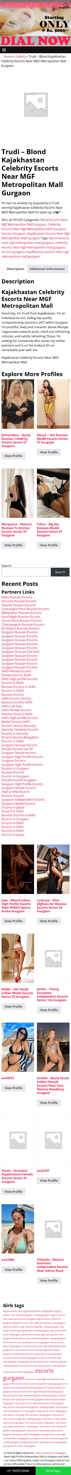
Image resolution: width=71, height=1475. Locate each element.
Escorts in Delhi (13, 683)
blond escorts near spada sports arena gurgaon (26, 1342)
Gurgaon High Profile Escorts (22, 757)
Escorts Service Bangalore (20, 737)
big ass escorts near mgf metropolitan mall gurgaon (28, 1311)
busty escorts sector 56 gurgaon (18, 1372)
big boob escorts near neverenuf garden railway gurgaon (31, 1326)
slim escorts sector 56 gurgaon (40, 1422)
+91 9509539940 (17, 1471)
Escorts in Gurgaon (15, 768)
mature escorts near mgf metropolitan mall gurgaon (38, 1391)
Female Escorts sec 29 (17, 749)
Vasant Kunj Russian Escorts (22, 620)
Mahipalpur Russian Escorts (21, 613)
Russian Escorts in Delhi (19, 687)
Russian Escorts (13, 694)
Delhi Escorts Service (16, 698)
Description (15, 269)
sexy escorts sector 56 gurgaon (52, 1411)
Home (8, 56)
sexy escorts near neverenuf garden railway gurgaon (29, 1407)
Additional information (47, 269)
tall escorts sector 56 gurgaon (26, 1434)
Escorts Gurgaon (14, 233)
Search (6, 566)
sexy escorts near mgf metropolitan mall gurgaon (39, 1403)
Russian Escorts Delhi (17, 702)
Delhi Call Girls (12, 706)
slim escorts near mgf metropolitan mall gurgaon (27, 1415)
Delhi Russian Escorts (17, 597)
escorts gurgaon (13, 252)
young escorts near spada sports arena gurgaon (43, 1442)
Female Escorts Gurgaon (19, 780)
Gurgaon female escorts (19, 753)
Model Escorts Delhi (16, 722)
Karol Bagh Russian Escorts (21, 617)
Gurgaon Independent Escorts (23, 799)
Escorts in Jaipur (13, 807)
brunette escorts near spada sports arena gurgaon (37, 1354)
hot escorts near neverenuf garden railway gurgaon (37, 1383)
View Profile (13, 456)
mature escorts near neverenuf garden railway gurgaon (30, 1395)
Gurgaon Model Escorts (18, 803)
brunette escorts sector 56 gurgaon (20, 1358)
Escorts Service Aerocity (19, 726)
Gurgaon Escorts (14, 760)
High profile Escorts (16, 792)
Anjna (39, 1453)
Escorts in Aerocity (15, 733)
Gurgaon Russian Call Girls (20, 652)
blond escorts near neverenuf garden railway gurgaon (39, 1338)
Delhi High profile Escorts (20, 679)
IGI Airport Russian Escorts (21, 628)
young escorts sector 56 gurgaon (19, 1446)
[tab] (15, 269)
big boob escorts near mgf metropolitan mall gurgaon (38, 1323)
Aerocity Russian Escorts (19, 601)
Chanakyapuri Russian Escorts (23, 624)
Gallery (21, 56)
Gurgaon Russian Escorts (19, 632)
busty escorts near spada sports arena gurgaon (43, 1365)
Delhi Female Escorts (16, 671)
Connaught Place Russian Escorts (25, 609)
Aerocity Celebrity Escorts (20, 729)
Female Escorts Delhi (16, 675)
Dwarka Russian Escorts (19, 605)
